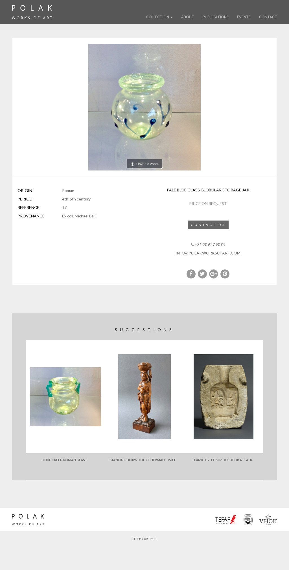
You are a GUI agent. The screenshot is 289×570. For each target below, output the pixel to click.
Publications (216, 17)
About (187, 17)
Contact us (208, 225)
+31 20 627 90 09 (210, 244)
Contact (268, 17)
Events (244, 17)
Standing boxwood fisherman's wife (143, 460)
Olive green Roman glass (63, 460)
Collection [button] (158, 17)
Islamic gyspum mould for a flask (222, 460)
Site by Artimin (144, 539)
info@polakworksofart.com (208, 253)
